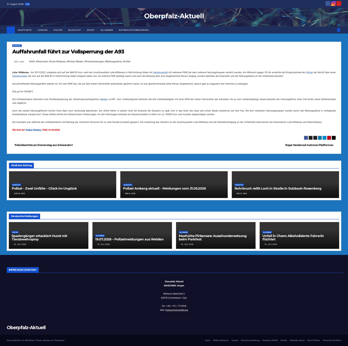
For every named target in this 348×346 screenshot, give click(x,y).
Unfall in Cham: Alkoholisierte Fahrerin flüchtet (293, 237)
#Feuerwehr (42, 61)
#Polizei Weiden (75, 61)
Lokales (43, 30)
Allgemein (107, 30)
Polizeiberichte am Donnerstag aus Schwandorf (43, 145)
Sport (91, 30)
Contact (235, 340)
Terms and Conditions (332, 340)
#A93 (32, 61)
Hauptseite (25, 30)
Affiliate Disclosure (221, 340)
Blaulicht (74, 30)
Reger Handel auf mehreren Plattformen (309, 145)
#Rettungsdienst (113, 61)
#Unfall (126, 61)
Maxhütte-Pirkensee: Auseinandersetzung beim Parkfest (212, 237)
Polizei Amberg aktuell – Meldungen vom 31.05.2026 (164, 188)
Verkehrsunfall (160, 72)
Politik (58, 30)
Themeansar (59, 340)
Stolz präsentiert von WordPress (21, 340)
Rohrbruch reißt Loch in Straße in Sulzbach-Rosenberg (277, 188)
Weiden (104, 99)
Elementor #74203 (270, 340)
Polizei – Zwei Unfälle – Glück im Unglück (44, 188)
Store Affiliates (313, 340)
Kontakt (284, 340)
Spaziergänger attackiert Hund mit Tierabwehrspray (39, 237)
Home (207, 340)
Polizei (309, 72)
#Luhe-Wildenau (57, 61)
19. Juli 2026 (20, 244)
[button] (334, 30)
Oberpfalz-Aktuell (174, 16)
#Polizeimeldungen (94, 61)
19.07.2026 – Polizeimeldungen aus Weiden (129, 239)
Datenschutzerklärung (134, 30)
